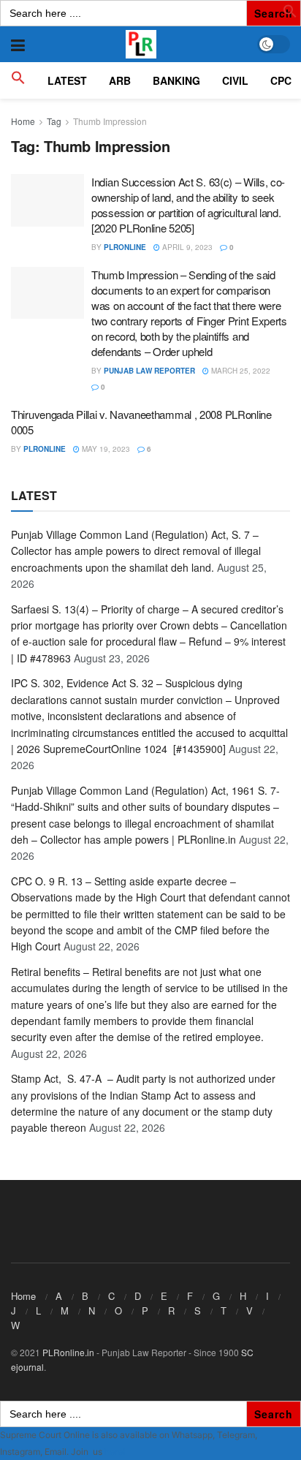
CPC (281, 80)
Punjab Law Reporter (149, 371)
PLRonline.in (68, 1352)
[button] (290, 14)
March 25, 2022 (239, 371)
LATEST (67, 80)
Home (23, 121)
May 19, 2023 (105, 449)
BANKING (176, 80)
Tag (54, 121)
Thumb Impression (110, 121)
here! (114, 1451)
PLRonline (125, 247)
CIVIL (235, 80)
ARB (120, 80)
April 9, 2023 (186, 247)
